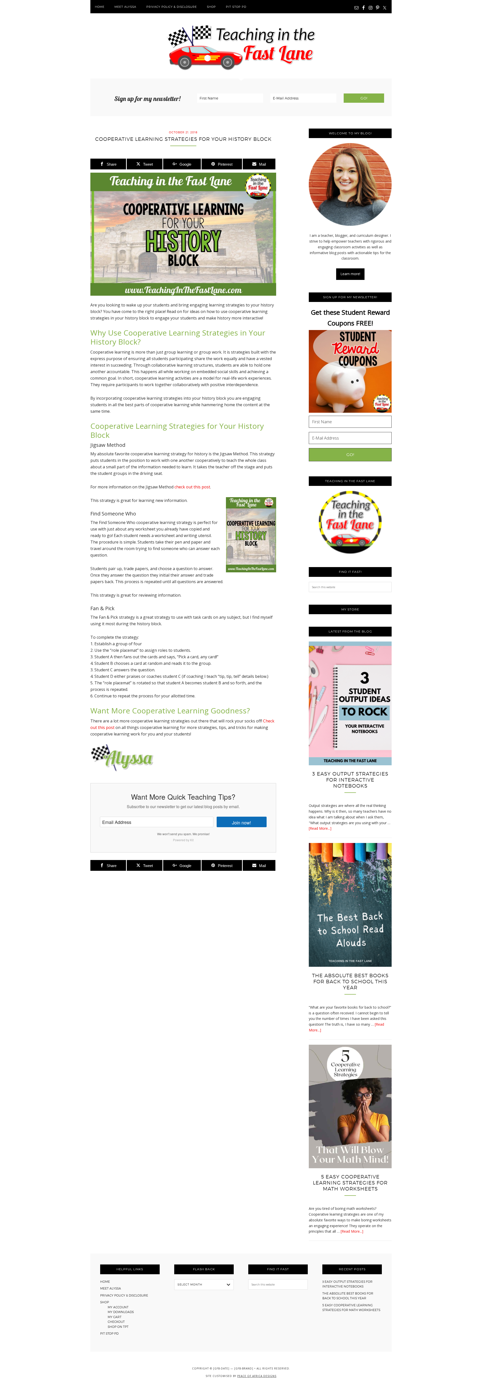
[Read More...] (320, 828)
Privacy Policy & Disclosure (124, 1295)
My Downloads (121, 1312)
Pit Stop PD (109, 1333)
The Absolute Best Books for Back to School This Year (350, 982)
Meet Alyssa (110, 1288)
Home (105, 1282)
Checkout (116, 1322)
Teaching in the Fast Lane (241, 46)
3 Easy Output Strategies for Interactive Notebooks (350, 780)
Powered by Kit (183, 840)
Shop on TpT (118, 1327)
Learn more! (350, 273)
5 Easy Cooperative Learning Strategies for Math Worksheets (350, 1183)
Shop (104, 1302)
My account (118, 1307)
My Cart (115, 1317)
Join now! (241, 822)
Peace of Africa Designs (256, 1376)
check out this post (192, 487)
